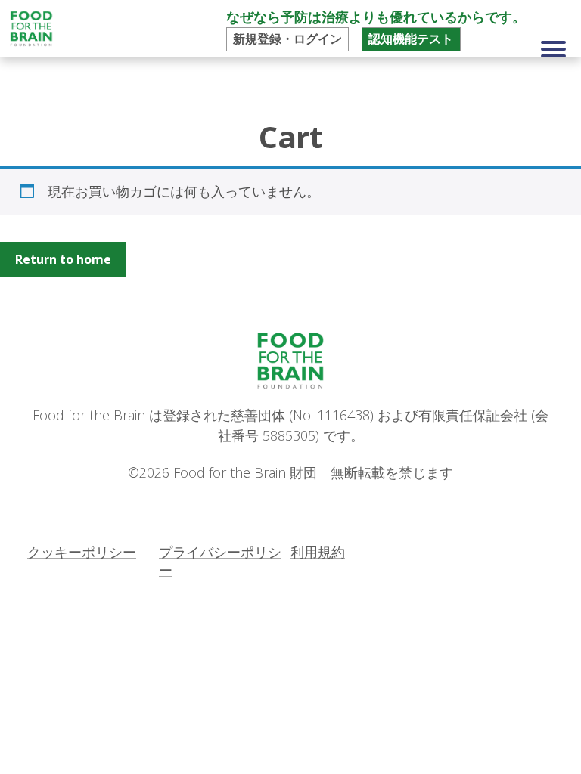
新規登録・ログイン (287, 38)
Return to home (63, 259)
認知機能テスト (410, 38)
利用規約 (317, 552)
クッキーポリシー (81, 552)
